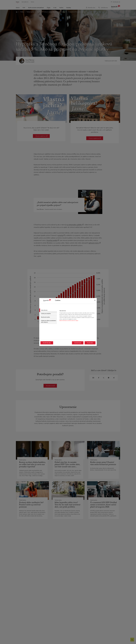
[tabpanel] (77, 316)
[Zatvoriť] (95, 300)
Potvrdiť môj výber (47, 342)
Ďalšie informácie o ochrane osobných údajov (68, 320)
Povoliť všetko (90, 342)
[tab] (48, 310)
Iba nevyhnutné (77, 342)
